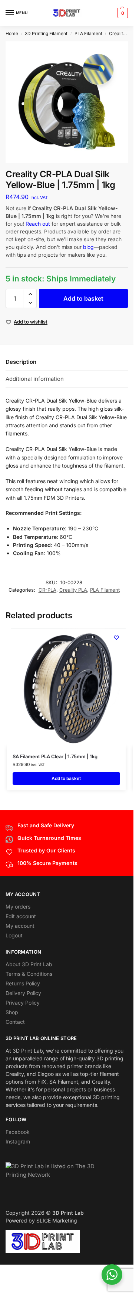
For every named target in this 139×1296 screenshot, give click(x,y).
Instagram (18, 1141)
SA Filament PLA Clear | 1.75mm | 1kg (55, 756)
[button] (122, 13)
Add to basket (83, 298)
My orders (18, 906)
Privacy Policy (23, 1002)
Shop (12, 1012)
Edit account (21, 916)
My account (20, 926)
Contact (15, 1022)
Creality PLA (122, 33)
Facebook (18, 1132)
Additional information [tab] (35, 378)
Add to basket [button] (66, 778)
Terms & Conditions (29, 974)
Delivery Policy (23, 993)
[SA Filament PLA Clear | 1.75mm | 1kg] (66, 687)
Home (12, 33)
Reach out (38, 223)
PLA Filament (88, 33)
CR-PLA (47, 590)
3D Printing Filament (46, 33)
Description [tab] (21, 361)
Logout (14, 935)
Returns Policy (23, 983)
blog (88, 247)
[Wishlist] (116, 637)
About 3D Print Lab (29, 964)
